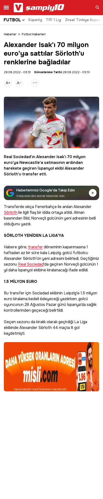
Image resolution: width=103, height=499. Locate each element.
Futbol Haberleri (34, 34)
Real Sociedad (17, 156)
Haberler (10, 34)
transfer (30, 174)
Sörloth (11, 174)
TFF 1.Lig (53, 20)
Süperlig (35, 20)
